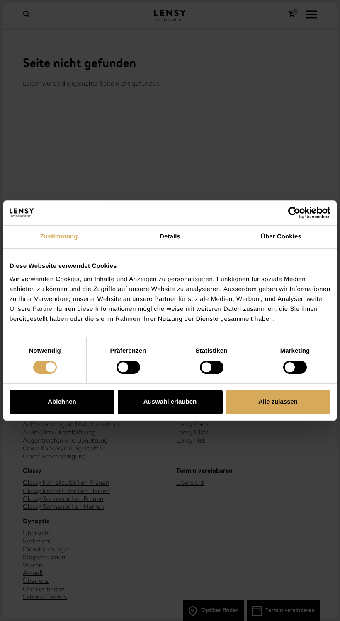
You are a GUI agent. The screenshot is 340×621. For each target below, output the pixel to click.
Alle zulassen (278, 401)
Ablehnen (62, 401)
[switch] (128, 367)
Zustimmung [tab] (59, 236)
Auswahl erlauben (170, 401)
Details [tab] (170, 236)
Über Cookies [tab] (281, 236)
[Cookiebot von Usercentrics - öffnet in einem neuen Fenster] (294, 213)
